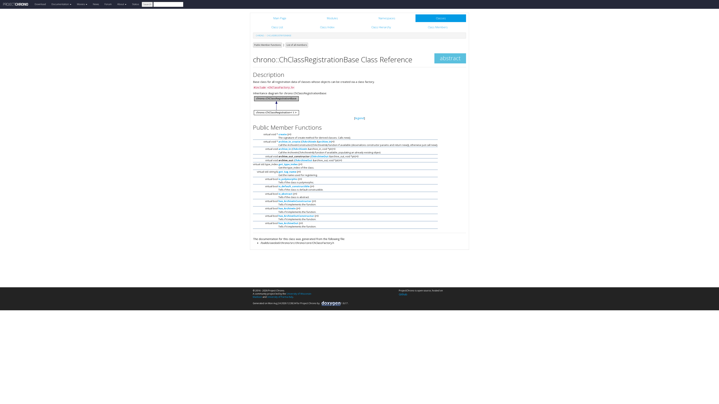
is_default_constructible (294, 186)
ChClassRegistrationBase (279, 35)
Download (40, 4)
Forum (108, 4)
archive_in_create (289, 141)
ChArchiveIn (308, 141)
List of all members (297, 45)
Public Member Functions (267, 45)
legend (359, 118)
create (282, 134)
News (96, 4)
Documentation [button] (60, 4)
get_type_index (288, 164)
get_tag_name (287, 171)
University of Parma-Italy (280, 297)
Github (403, 294)
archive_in (325, 141)
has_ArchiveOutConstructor (296, 216)
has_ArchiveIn (287, 208)
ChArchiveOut (320, 156)
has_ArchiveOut (288, 223)
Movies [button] (81, 4)
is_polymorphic (287, 179)
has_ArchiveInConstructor (294, 201)
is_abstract (285, 193)
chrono (260, 35)
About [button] (121, 4)
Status (135, 4)
